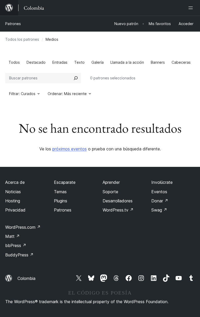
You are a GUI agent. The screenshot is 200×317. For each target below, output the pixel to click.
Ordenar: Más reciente (67, 93)
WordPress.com (23, 227)
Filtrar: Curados (22, 93)
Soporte (110, 191)
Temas (60, 191)
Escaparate (65, 182)
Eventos (159, 191)
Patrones (13, 23)
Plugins (60, 200)
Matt (12, 236)
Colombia (26, 278)
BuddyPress (19, 254)
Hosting (12, 200)
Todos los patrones (22, 39)
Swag (159, 210)
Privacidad (15, 210)
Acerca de (15, 182)
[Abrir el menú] (191, 8)
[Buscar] (76, 78)
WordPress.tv (118, 210)
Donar (159, 200)
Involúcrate (162, 182)
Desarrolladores (118, 200)
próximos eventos (69, 148)
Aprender (111, 182)
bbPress (15, 245)
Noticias (13, 191)
